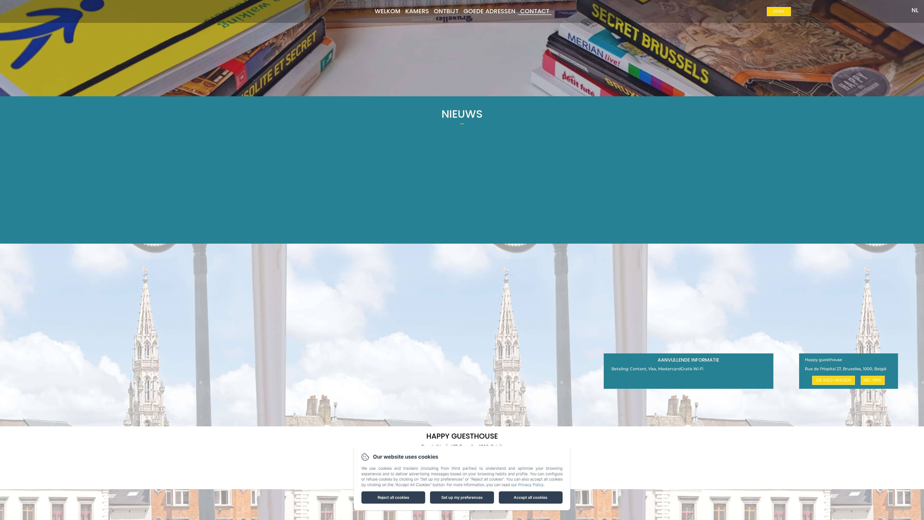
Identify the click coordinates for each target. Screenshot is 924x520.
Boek (779, 11)
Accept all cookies (530, 497)
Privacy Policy (530, 484)
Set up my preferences (462, 497)
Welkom (387, 11)
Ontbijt (446, 11)
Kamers (417, 11)
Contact (534, 11)
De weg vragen (833, 380)
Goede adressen (489, 11)
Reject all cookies (393, 497)
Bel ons (872, 380)
